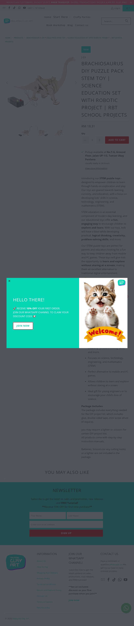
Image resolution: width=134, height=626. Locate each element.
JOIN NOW (23, 325)
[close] (9, 281)
